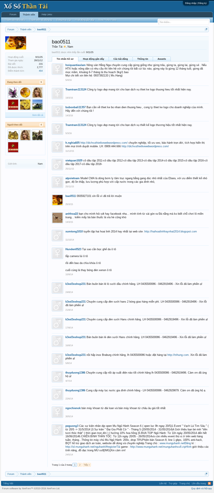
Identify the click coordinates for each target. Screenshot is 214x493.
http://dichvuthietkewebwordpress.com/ (104, 142)
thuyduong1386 (75, 372)
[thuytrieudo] (37, 92)
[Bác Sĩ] (25, 92)
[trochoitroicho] (37, 104)
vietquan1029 (73, 160)
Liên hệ (163, 483)
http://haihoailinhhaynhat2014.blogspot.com (170, 231)
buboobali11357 (75, 107)
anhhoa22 (71, 213)
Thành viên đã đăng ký (40, 20)
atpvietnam (72, 178)
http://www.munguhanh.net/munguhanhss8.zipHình (160, 446)
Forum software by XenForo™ (31, 488)
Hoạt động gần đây (93, 59)
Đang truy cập (64, 20)
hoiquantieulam (75, 65)
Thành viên (29, 14)
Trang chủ (184, 483)
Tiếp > (87, 465)
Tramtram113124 (75, 89)
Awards (162, 59)
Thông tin (142, 59)
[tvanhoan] (25, 104)
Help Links (47, 14)
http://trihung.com (178, 354)
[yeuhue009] (13, 92)
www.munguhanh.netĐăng (175, 443)
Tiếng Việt (8, 483)
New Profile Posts (108, 20)
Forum (13, 14)
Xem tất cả (37, 115)
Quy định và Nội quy (201, 488)
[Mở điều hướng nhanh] (206, 29)
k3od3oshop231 (75, 283)
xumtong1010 (74, 231)
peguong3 (71, 425)
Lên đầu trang (199, 483)
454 (41, 71)
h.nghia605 (72, 142)
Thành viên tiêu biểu (15, 20)
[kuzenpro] (13, 135)
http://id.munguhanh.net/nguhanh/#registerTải (92, 446)
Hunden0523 (73, 249)
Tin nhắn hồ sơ (65, 59)
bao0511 (70, 196)
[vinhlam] (37, 135)
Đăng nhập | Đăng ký (196, 3)
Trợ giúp (173, 483)
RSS (209, 483)
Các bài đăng (120, 59)
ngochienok (73, 408)
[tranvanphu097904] (13, 104)
